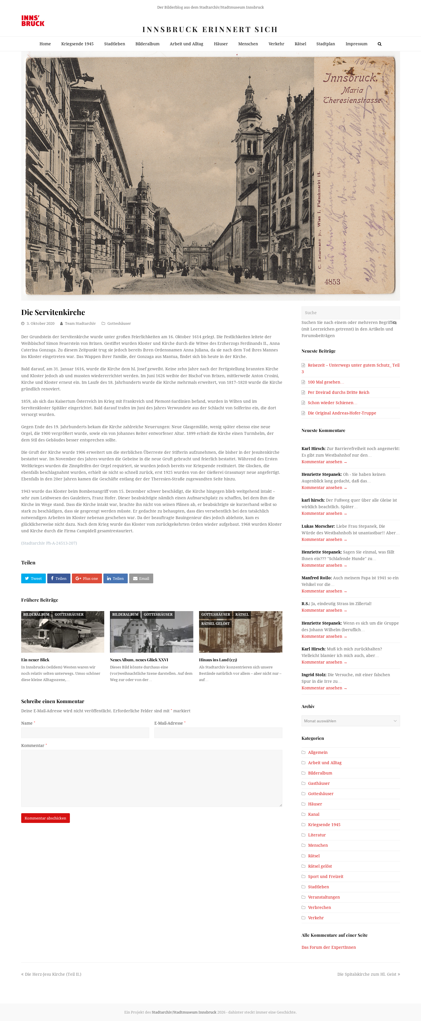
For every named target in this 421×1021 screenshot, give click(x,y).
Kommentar (34, 745)
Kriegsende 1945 (324, 824)
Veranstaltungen (324, 897)
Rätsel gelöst (215, 624)
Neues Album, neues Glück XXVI (139, 659)
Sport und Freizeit (325, 876)
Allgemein (318, 752)
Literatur (317, 835)
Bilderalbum (36, 615)
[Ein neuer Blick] (63, 632)
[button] (33, 578)
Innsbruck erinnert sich (210, 29)
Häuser (315, 804)
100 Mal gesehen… (326, 382)
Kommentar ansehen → (324, 461)
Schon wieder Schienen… (332, 402)
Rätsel (242, 615)
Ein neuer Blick (35, 659)
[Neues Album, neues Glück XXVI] (151, 632)
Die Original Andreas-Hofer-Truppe (342, 413)
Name (28, 723)
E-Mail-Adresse (170, 723)
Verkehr (316, 918)
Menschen (318, 845)
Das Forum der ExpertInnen (329, 947)
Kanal (313, 814)
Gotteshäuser (119, 323)
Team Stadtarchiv (80, 323)
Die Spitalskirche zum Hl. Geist (366, 974)
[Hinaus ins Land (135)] (240, 632)
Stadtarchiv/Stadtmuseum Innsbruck (184, 1012)
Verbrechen (319, 907)
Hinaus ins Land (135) (218, 659)
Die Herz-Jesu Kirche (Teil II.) (53, 974)
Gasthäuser (319, 783)
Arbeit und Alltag (325, 762)
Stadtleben (318, 887)
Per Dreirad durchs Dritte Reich (338, 392)
